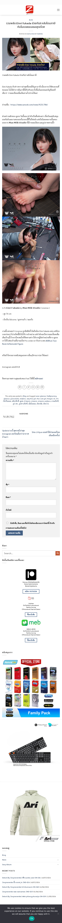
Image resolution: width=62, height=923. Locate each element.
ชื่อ (7, 484)
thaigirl (49, 399)
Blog (31, 20)
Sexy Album (7, 864)
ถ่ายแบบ (27, 401)
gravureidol (14, 399)
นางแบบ (34, 401)
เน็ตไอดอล (32, 404)
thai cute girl (41, 399)
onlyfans (23, 399)
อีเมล (8, 497)
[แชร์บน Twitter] (29, 387)
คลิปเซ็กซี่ (15, 401)
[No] (58, 914)
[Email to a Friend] (33, 387)
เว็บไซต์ (8, 510)
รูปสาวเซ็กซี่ (23, 404)
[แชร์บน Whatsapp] (20, 387)
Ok (31, 918)
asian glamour (41, 396)
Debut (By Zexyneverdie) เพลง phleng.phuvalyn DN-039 (24, 896)
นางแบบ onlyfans (44, 401)
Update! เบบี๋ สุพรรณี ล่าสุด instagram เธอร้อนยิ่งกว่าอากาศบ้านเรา (15, 433)
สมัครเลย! (39, 378)
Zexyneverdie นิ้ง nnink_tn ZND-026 (16, 882)
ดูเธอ (21, 401)
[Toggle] (58, 859)
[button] (58, 10)
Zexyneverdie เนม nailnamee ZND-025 (17, 891)
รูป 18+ (15, 404)
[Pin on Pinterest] (38, 387)
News (4, 859)
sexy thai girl (31, 399)
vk (54, 399)
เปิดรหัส (39, 404)
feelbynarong (52, 396)
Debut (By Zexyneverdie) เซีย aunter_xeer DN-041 (21, 877)
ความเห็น (10, 460)
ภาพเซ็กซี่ (55, 401)
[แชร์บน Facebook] (24, 387)
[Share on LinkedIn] (42, 387)
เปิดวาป (46, 404)
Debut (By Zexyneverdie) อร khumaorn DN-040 (20, 887)
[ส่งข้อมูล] (58, 553)
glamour (7, 399)
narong (40, 34)
